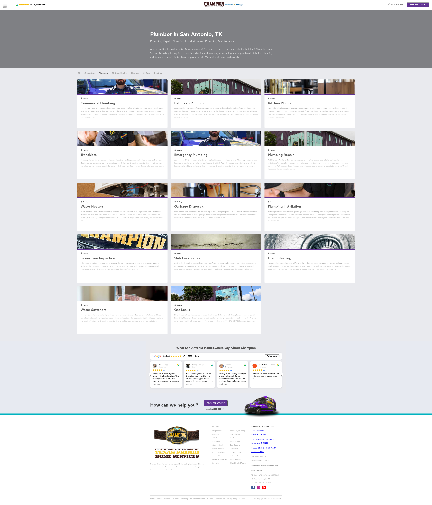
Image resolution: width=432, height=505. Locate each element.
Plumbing (103, 73)
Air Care (146, 73)
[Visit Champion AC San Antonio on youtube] (264, 487)
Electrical (158, 73)
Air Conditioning (119, 73)
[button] (31, 4)
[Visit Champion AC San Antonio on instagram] (258, 487)
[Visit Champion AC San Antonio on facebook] (253, 487)
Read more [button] (156, 384)
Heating (135, 73)
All (79, 73)
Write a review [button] (272, 356)
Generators (89, 73)
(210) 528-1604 (397, 5)
